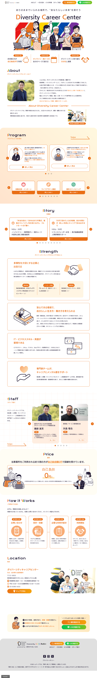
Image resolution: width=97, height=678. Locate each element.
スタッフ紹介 (76, 647)
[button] (45, 173)
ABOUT (52, 647)
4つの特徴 (67, 647)
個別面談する (75, 622)
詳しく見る (29, 167)
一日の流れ (59, 647)
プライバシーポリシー (48, 660)
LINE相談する (75, 627)
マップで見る (20, 591)
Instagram (48, 656)
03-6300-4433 (15, 586)
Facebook (44, 656)
